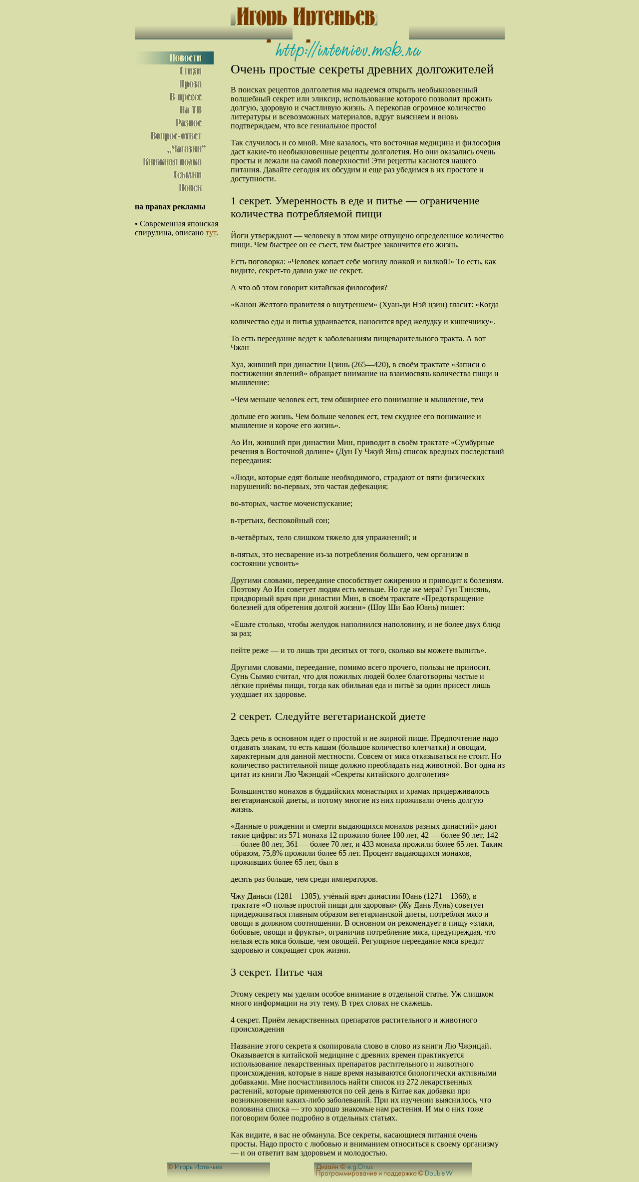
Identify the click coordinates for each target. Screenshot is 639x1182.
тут (211, 232)
